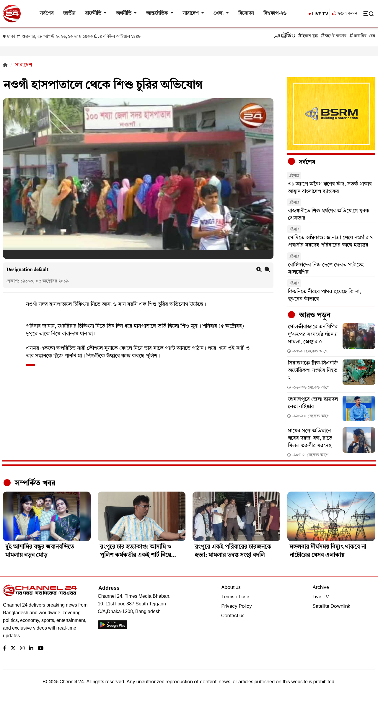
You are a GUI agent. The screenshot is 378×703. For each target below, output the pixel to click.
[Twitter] (13, 648)
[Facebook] (4, 648)
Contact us (233, 615)
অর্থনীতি (124, 13)
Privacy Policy (236, 606)
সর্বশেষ (47, 13)
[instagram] (22, 648)
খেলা (219, 13)
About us (231, 587)
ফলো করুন (346, 14)
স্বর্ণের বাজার (335, 36)
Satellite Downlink (331, 606)
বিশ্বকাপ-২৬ (275, 13)
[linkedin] (31, 648)
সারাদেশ (191, 13)
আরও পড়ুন (313, 315)
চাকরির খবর (364, 36)
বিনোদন (246, 13)
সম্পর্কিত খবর (34, 483)
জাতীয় (69, 13)
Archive (320, 587)
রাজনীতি (93, 13)
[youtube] (40, 648)
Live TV (320, 596)
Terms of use (235, 596)
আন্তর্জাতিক (157, 13)
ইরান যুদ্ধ (310, 36)
